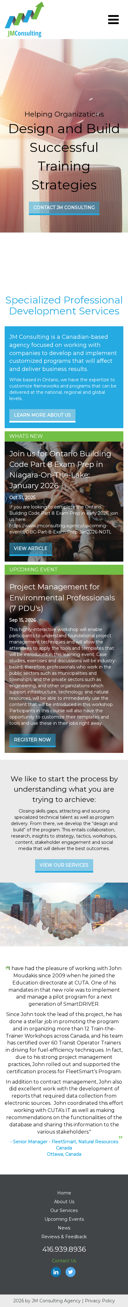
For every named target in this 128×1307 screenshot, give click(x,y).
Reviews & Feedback (64, 1236)
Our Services (64, 1210)
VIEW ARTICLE (31, 548)
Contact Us (64, 1261)
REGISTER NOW (32, 740)
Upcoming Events (64, 1219)
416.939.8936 (64, 1249)
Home (64, 1193)
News (64, 1228)
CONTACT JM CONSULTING (64, 208)
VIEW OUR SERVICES (64, 865)
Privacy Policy (100, 1301)
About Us (64, 1201)
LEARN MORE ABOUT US (42, 415)
